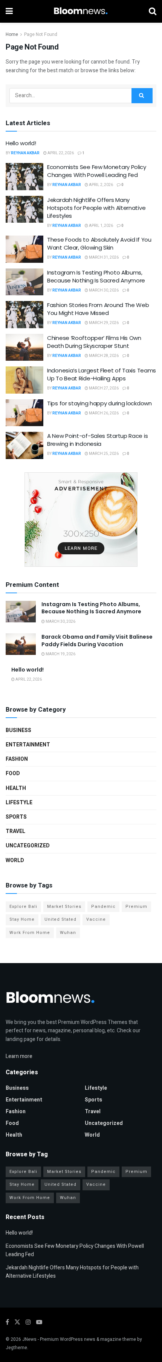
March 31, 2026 (103, 257)
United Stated (60, 919)
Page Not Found (40, 34)
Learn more (19, 1056)
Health (16, 788)
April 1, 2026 (100, 225)
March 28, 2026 (103, 355)
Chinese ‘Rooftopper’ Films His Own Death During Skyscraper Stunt (94, 342)
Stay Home (22, 919)
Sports (16, 817)
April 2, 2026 (100, 185)
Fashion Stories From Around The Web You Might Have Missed (98, 309)
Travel (15, 831)
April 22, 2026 (60, 153)
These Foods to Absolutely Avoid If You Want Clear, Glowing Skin (99, 243)
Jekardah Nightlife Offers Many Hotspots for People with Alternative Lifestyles (96, 208)
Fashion (17, 759)
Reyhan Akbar (25, 153)
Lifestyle (19, 803)
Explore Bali (23, 906)
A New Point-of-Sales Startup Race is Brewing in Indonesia (97, 440)
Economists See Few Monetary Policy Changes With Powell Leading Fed (96, 171)
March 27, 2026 (103, 388)
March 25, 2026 (103, 453)
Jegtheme (16, 1347)
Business (18, 730)
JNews (29, 1339)
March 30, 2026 (103, 290)
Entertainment (28, 745)
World (15, 860)
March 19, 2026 (60, 654)
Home (12, 34)
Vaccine (96, 919)
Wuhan (68, 932)
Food (13, 773)
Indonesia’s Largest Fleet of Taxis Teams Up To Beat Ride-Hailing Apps (101, 374)
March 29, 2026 (103, 323)
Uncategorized (28, 846)
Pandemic (103, 906)
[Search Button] (142, 95)
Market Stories (64, 906)
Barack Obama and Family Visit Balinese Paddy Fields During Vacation (97, 640)
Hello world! (21, 143)
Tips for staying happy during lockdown (99, 403)
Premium (136, 906)
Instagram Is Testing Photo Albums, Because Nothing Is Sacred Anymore (96, 276)
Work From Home (29, 932)
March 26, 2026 (103, 413)
